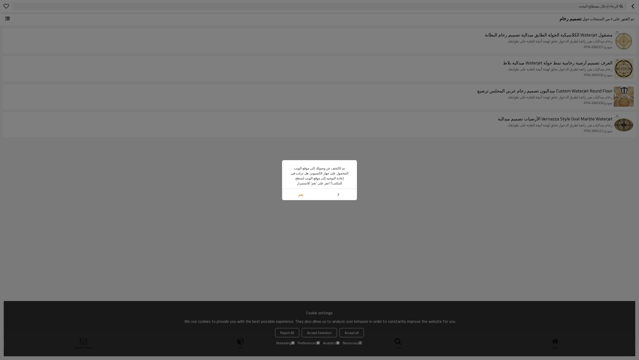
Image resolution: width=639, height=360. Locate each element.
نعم (301, 194)
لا (338, 194)
